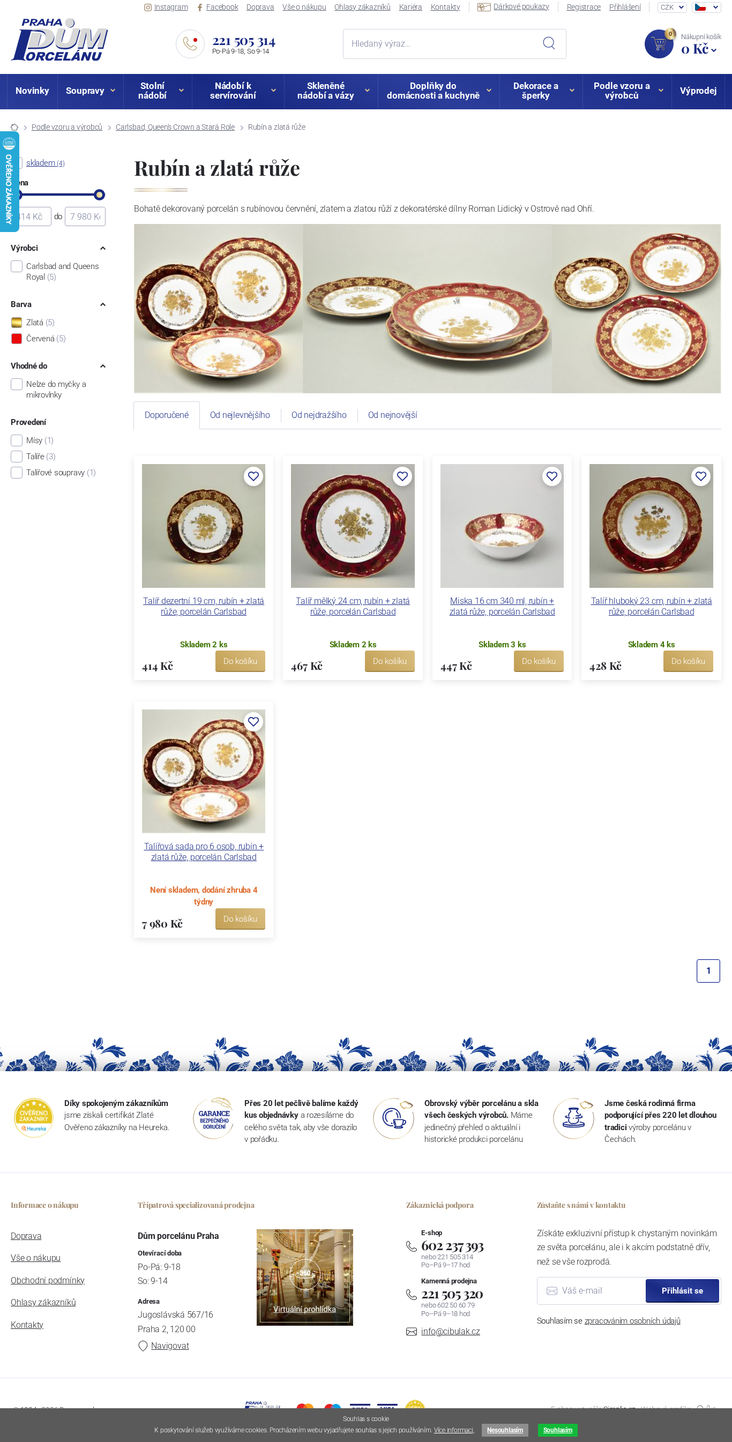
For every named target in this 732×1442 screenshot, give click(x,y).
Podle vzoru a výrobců (67, 127)
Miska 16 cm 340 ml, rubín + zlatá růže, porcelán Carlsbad (502, 606)
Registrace (584, 7)
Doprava (260, 7)
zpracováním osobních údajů (633, 1321)
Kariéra (410, 7)
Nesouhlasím (504, 1430)
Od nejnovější (392, 415)
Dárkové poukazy (521, 6)
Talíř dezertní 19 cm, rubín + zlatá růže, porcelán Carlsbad (203, 606)
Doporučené (167, 415)
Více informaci (453, 1430)
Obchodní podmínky (48, 1280)
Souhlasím (557, 1430)
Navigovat (170, 1346)
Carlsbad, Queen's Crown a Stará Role (175, 127)
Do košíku (240, 661)
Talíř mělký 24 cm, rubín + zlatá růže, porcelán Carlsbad (353, 606)
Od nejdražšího (319, 415)
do (58, 216)
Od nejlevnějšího (240, 415)
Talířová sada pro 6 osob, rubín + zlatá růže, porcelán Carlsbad (204, 851)
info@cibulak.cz (450, 1331)
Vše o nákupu (304, 7)
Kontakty (445, 7)
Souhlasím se (609, 1321)
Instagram (171, 7)
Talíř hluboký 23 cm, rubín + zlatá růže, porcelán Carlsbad (651, 606)
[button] (253, 476)
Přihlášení (625, 7)
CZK (667, 7)
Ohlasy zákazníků (362, 7)
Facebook (222, 7)
